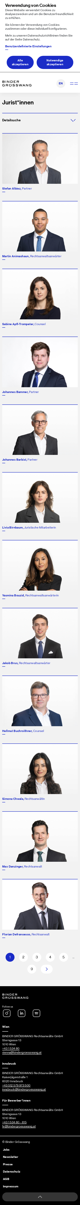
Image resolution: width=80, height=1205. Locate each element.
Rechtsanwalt (22, 866)
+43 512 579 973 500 (16, 1085)
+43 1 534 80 (11, 1048)
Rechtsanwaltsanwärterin (30, 595)
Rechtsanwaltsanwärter (31, 256)
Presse (8, 1164)
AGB (6, 1179)
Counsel (24, 324)
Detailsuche (11, 120)
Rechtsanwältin (23, 798)
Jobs (6, 1149)
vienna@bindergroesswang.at (22, 1052)
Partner (17, 188)
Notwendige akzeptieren (55, 62)
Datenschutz (31, 39)
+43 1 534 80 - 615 (14, 1122)
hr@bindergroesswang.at (19, 1126)
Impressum (10, 1186)
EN (61, 83)
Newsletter (10, 1156)
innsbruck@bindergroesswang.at (24, 1089)
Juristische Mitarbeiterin (29, 527)
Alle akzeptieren (20, 62)
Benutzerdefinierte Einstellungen (28, 46)
